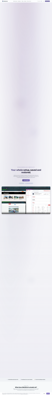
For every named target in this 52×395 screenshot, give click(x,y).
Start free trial (47, 1)
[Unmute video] (47, 213)
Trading (22, 1)
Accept (48, 393)
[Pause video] (45, 213)
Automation (19, 1)
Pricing (28, 1)
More (30, 1)
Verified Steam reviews (29, 183)
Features (25, 1)
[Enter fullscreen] (49, 213)
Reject (44, 393)
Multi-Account (15, 1)
